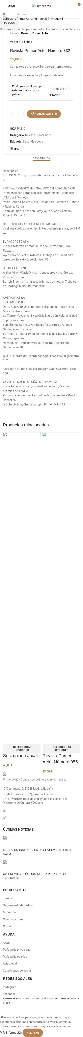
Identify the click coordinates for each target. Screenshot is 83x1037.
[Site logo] (41, 5)
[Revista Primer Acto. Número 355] (61, 583)
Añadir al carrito (44, 113)
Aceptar (33, 1032)
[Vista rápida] (8, 739)
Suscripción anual (20, 755)
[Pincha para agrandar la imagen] (10, 13)
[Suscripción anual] (21, 583)
